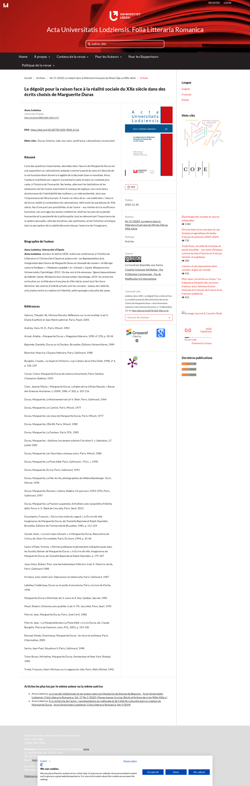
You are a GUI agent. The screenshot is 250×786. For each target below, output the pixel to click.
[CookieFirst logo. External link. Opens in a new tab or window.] (41, 764)
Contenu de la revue (71, 57)
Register (214, 2)
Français (186, 94)
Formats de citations (138, 317)
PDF (132, 187)
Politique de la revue (37, 65)
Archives (40, 78)
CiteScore (206, 330)
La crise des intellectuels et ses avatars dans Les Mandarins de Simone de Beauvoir (95, 693)
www (86, 748)
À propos (41, 57)
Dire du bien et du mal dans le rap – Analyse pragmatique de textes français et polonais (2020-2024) (202, 233)
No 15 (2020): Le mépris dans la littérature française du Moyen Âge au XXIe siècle (93, 78)
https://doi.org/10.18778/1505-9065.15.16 (55, 129)
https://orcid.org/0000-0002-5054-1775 (41, 118)
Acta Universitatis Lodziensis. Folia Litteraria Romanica (125, 29)
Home (23, 57)
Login (227, 2)
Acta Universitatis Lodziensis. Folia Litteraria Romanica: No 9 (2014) (92, 704)
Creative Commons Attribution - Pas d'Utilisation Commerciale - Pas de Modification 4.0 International (144, 274)
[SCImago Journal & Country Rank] (202, 313)
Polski (185, 99)
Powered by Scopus (202, 343)
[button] (45, 761)
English (186, 88)
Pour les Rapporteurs (143, 57)
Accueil (28, 78)
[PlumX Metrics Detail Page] (132, 363)
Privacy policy (130, 761)
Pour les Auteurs (107, 57)
